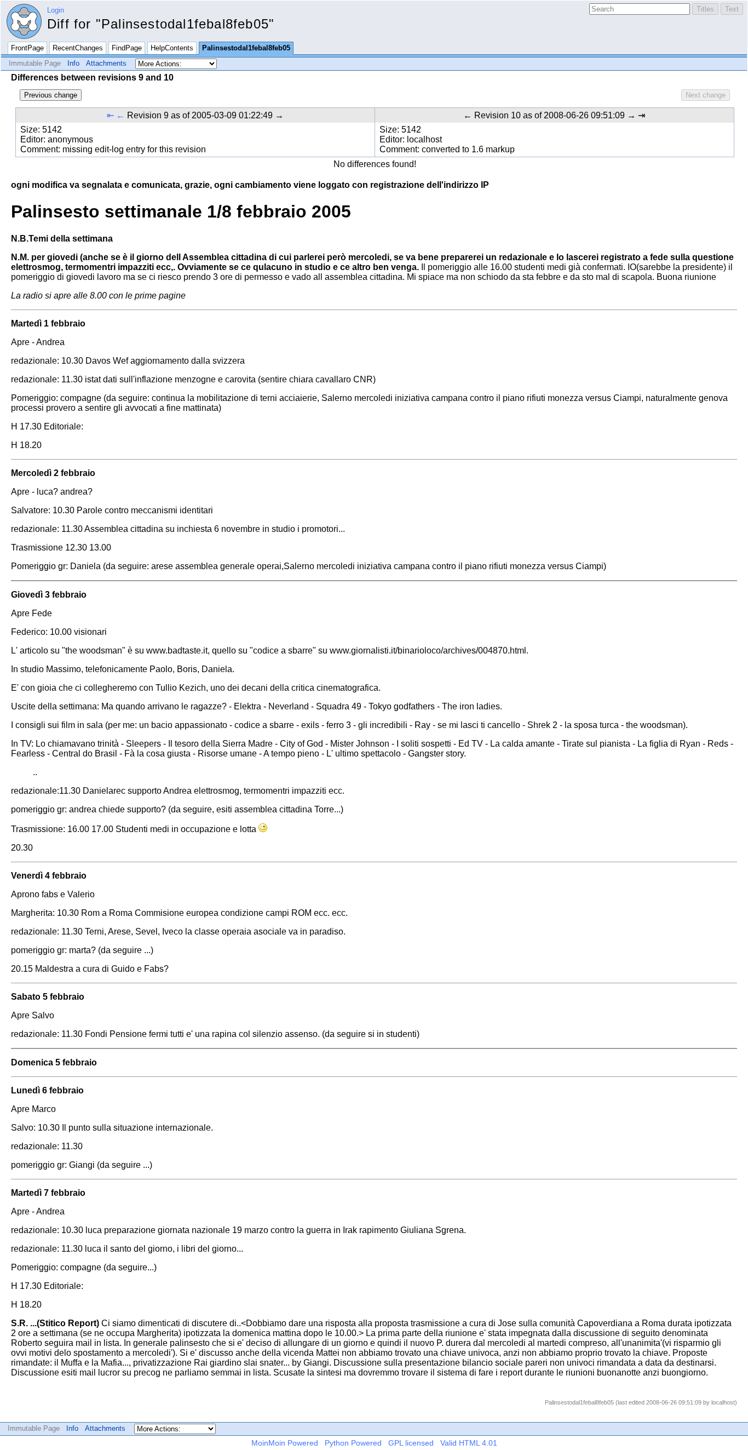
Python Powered (353, 1442)
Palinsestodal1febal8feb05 (246, 48)
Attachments (106, 63)
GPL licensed (411, 1442)
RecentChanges (78, 48)
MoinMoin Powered (284, 1442)
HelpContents (172, 48)
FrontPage (27, 48)
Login (55, 10)
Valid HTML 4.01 (468, 1442)
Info (73, 63)
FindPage (127, 48)
